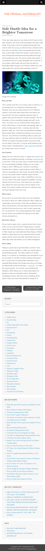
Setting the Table (12, 371)
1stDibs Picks (11, 317)
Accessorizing (11, 320)
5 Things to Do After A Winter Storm (19, 438)
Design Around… (12, 327)
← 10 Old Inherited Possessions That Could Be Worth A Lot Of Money (12, 289)
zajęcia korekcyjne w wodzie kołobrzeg (20, 492)
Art (8, 322)
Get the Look (11, 345)
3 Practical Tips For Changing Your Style (21, 433)
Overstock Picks (12, 358)
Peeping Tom (11, 363)
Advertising (10, 531)
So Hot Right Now (13, 379)
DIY (8, 330)
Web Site (10, 507)
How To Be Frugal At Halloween (17, 415)
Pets (8, 366)
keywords (31, 265)
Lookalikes (10, 353)
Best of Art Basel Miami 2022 (17, 428)
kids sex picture (12, 512)
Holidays (10, 350)
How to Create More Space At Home (19, 479)
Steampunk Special (13, 384)
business (17, 48)
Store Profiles (11, 386)
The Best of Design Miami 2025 (17, 412)
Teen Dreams (11, 389)
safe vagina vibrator (13, 500)
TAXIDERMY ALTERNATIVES (23, 497)
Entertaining (11, 332)
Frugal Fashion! (12, 343)
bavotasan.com (31, 549)
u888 (8, 497)
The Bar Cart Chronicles (15, 391)
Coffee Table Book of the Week (17, 325)
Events (9, 335)
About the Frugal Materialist (16, 528)
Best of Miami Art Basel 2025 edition (19, 410)
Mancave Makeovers (14, 355)
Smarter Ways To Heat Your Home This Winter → (33, 288)
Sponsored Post (12, 381)
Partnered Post (7, 26)
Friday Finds (11, 340)
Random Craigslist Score (15, 368)
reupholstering (38, 159)
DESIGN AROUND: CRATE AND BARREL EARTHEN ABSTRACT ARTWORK (22, 502)
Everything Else (12, 338)
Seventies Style (12, 373)
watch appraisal (30, 146)
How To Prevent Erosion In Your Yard (19, 446)
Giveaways (10, 348)
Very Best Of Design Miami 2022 (18, 430)
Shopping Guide (12, 376)
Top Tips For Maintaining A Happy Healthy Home (23, 435)
